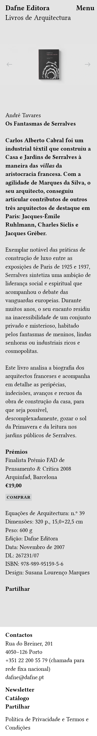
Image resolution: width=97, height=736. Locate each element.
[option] (48, 64)
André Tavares (23, 115)
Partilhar (17, 588)
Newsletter (19, 689)
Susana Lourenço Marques (57, 572)
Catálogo (17, 698)
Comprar (18, 497)
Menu (85, 8)
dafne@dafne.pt (24, 677)
